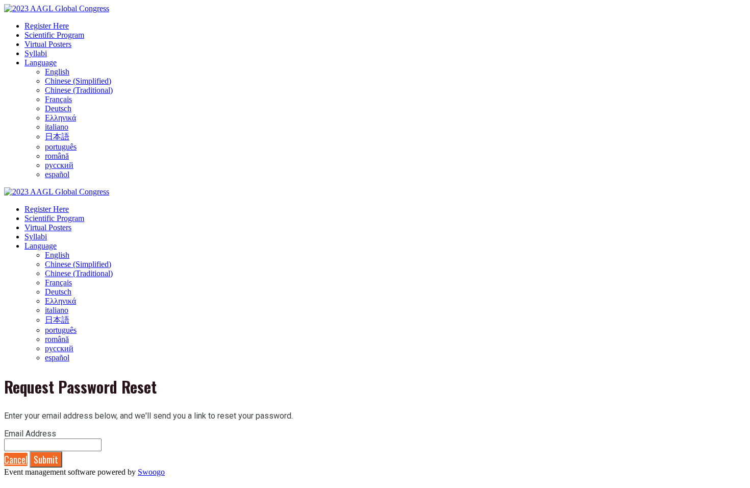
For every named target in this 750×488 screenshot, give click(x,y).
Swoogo (151, 472)
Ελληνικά (60, 117)
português (61, 146)
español (57, 174)
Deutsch (58, 108)
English (57, 71)
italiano (56, 127)
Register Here (46, 25)
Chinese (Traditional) (79, 90)
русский (59, 165)
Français (58, 99)
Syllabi (35, 53)
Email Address (30, 433)
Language (40, 62)
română (57, 156)
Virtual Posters (47, 44)
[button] (16, 459)
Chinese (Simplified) (78, 81)
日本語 (57, 136)
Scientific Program (54, 35)
